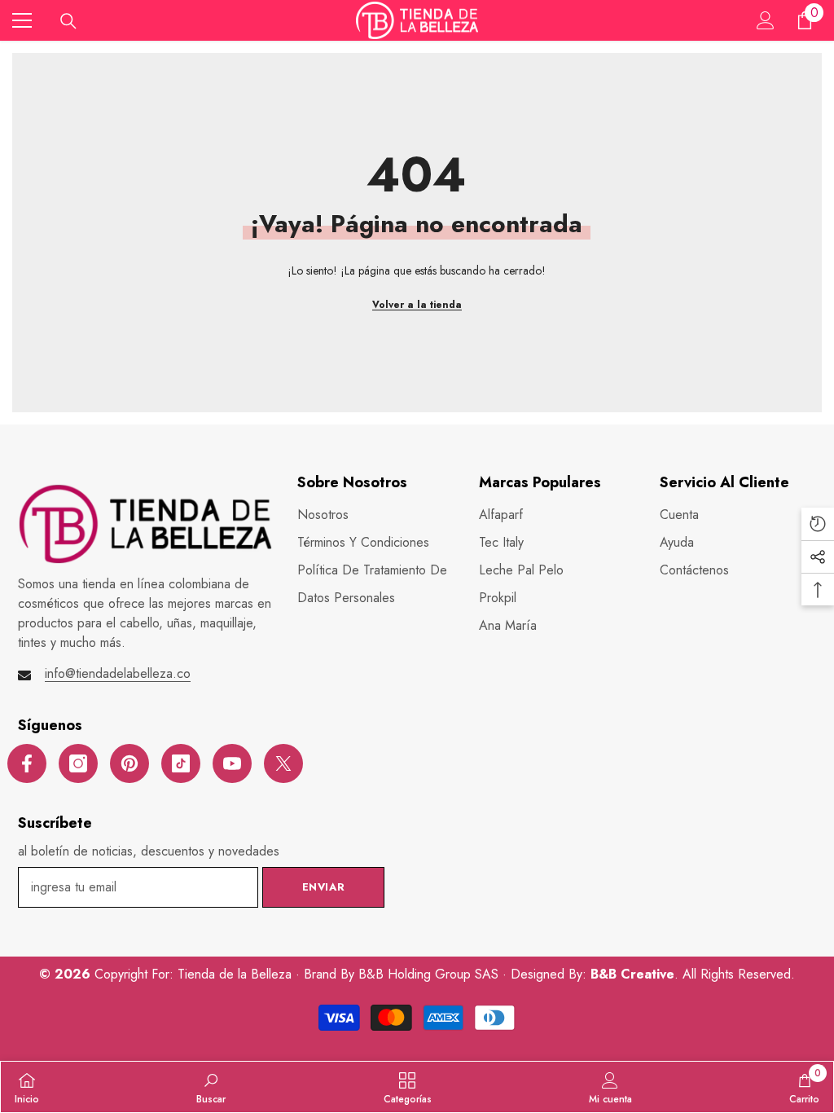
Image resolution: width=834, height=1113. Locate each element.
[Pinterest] (129, 763)
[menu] (22, 20)
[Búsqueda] (68, 21)
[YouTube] (232, 763)
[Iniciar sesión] (766, 20)
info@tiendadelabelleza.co (118, 673)
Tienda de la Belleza (237, 974)
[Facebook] (26, 763)
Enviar (323, 887)
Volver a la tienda (417, 304)
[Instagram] (78, 763)
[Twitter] (283, 763)
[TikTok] (180, 763)
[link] (211, 1087)
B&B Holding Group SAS (430, 974)
